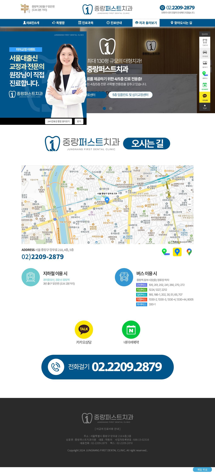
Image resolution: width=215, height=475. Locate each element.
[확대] (189, 199)
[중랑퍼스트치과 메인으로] (107, 9)
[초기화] (189, 210)
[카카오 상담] (84, 332)
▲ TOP (205, 107)
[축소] (189, 204)
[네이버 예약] (131, 332)
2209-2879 (43, 256)
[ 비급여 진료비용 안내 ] (107, 429)
